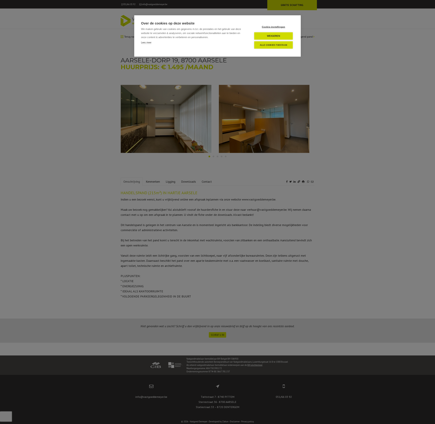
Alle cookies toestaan (273, 45)
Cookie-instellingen (273, 27)
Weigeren (273, 36)
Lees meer (146, 42)
